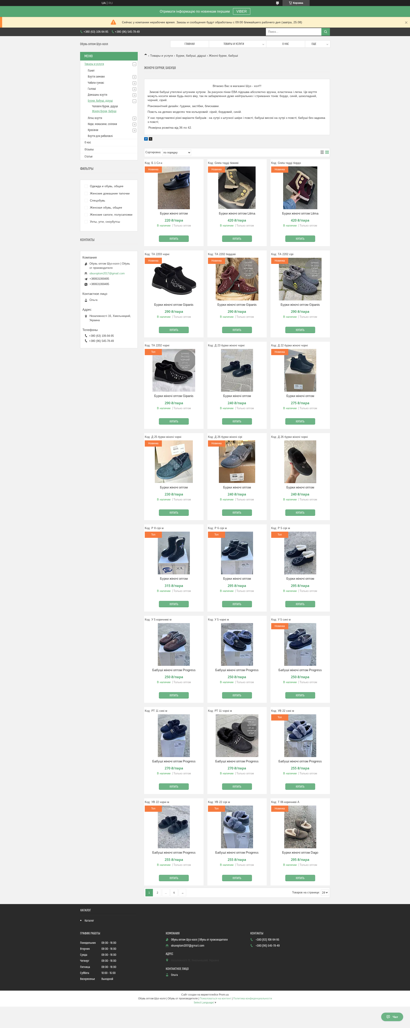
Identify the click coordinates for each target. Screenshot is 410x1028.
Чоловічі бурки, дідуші (105, 106)
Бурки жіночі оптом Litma (237, 213)
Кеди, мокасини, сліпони (102, 124)
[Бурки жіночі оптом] (237, 370)
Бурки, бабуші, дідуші (191, 55)
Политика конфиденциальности (252, 998)
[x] (150, 139)
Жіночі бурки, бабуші (104, 111)
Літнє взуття (95, 118)
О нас (285, 44)
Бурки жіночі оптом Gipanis (173, 304)
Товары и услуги (234, 44)
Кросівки (93, 130)
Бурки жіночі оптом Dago (300, 852)
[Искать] (325, 32)
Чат (395, 1017)
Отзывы (89, 149)
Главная (189, 44)
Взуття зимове (96, 76)
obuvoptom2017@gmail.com (107, 273)
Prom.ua (224, 994)
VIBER (241, 11)
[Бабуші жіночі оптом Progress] (174, 644)
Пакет (91, 70)
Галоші (92, 89)
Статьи (88, 156)
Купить (174, 239)
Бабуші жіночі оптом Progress (174, 670)
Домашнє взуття (97, 95)
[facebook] (146, 139)
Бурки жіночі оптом (174, 213)
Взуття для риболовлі (100, 136)
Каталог (89, 920)
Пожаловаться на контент (215, 998)
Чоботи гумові (96, 83)
